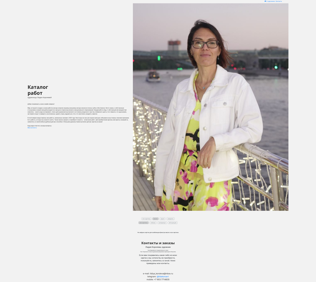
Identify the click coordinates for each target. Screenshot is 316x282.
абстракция (172, 223)
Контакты (279, 1)
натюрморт (162, 223)
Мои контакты (32, 128)
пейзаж (153, 223)
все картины (146, 219)
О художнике (270, 1)
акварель (170, 219)
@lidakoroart (163, 276)
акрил (162, 219)
